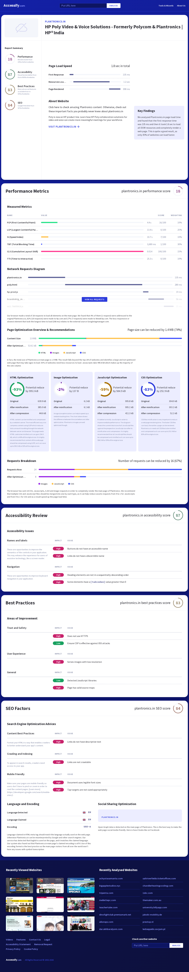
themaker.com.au (152, 900)
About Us (181, 5)
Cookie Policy (31, 948)
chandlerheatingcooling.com (158, 885)
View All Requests (94, 299)
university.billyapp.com (155, 907)
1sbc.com (148, 892)
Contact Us (35, 939)
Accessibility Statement (18, 944)
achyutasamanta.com (111, 878)
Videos (9, 939)
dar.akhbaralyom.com (111, 929)
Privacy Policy (13, 948)
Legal (47, 939)
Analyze (113, 5)
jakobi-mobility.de (152, 914)
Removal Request (43, 944)
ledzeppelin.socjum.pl (154, 929)
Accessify (14, 5)
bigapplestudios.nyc (109, 885)
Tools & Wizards (166, 5)
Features (21, 939)
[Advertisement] (114, 50)
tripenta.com (106, 892)
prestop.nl (148, 921)
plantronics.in (55, 21)
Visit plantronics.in (62, 126)
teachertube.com (108, 907)
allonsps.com (106, 921)
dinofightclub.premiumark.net (115, 914)
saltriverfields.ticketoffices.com (159, 878)
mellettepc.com (107, 900)
